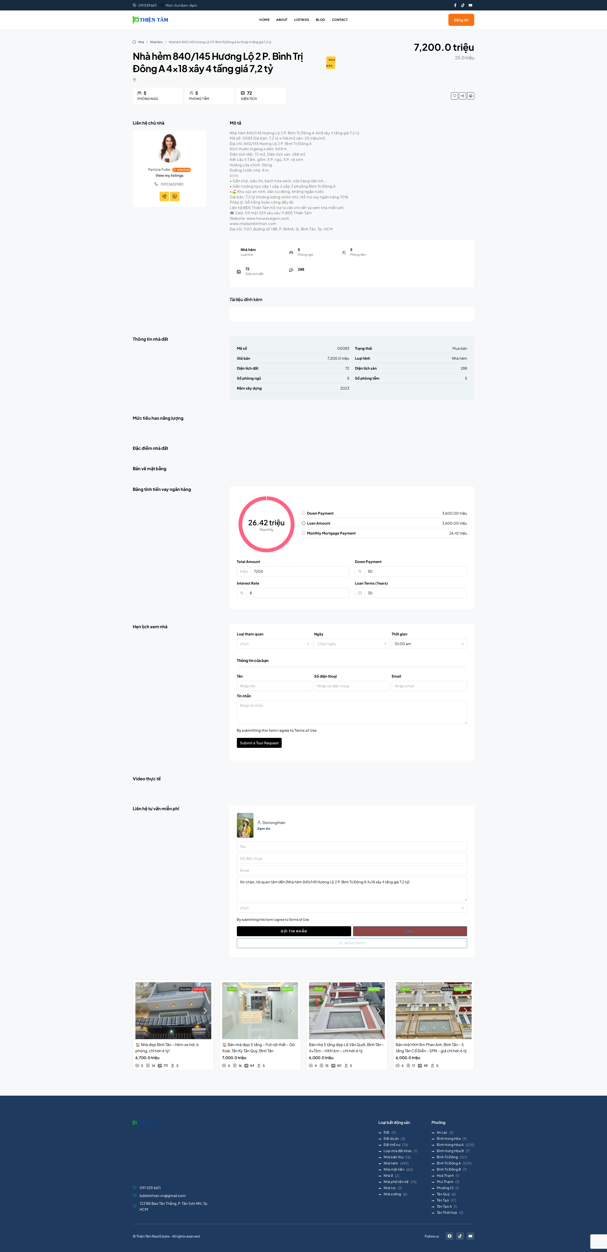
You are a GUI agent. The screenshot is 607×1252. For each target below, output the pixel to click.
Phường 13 (445, 1188)
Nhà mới (287, 989)
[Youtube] (470, 5)
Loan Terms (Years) (371, 583)
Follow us (432, 1236)
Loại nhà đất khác (398, 1151)
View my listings (170, 175)
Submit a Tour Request (259, 742)
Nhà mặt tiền (394, 1169)
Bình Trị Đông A (449, 1163)
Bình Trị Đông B (449, 1169)
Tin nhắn (244, 695)
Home (264, 20)
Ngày (318, 634)
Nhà (141, 42)
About (282, 20)
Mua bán (331, 62)
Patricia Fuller (159, 169)
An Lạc (442, 1132)
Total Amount (248, 561)
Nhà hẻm (156, 42)
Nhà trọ (390, 1188)
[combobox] (274, 644)
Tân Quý (443, 1194)
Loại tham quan (250, 634)
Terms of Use (305, 730)
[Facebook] (449, 1236)
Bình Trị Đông (447, 1157)
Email (396, 676)
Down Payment (368, 561)
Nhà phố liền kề (396, 1181)
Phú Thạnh (445, 1181)
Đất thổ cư (392, 1144)
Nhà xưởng (392, 1194)
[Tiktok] (463, 5)
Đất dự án (391, 1138)
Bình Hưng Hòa (449, 1138)
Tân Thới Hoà (447, 1212)
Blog (320, 20)
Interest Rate (248, 583)
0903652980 (172, 184)
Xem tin (263, 828)
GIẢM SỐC (199, 989)
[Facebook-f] (455, 5)
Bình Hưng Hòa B (450, 1151)
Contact (340, 20)
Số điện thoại (325, 676)
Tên (240, 676)
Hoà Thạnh (445, 1175)
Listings (301, 20)
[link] (173, 1010)
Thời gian (399, 634)
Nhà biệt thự (393, 1157)
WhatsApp (354, 943)
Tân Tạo (443, 1200)
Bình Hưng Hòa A (450, 1144)
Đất (387, 1132)
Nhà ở (388, 1175)
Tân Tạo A (444, 1206)
